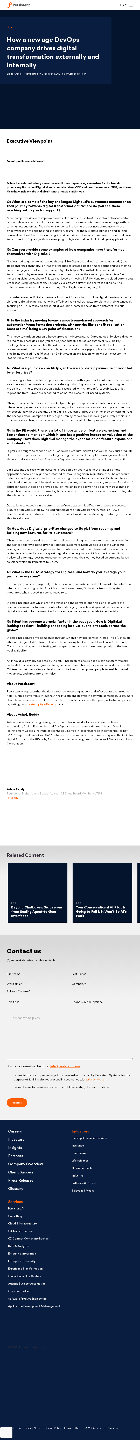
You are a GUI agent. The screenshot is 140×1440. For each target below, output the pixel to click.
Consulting (15, 1216)
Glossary (15, 1189)
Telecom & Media (83, 1191)
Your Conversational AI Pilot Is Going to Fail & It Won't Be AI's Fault (101, 912)
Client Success (20, 1172)
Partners (15, 1156)
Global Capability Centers (24, 1276)
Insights (15, 1148)
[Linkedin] (70, 819)
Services (15, 1202)
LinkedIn (12, 798)
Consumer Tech (82, 1168)
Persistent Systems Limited (18, 5)
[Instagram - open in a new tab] (33, 1413)
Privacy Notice (33, 1428)
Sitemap (17, 1428)
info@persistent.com (65, 1066)
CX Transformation (20, 1231)
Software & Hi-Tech (84, 1183)
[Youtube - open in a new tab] (33, 1387)
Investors (16, 1140)
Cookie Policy (53, 1428)
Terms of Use (72, 1428)
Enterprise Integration (22, 1254)
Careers (15, 1131)
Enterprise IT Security (22, 1261)
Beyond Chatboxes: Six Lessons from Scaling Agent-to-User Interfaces (37, 912)
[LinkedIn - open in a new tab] (33, 1362)
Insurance (78, 1146)
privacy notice (95, 1079)
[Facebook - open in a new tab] (88, 1387)
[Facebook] (113, 819)
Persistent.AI (16, 1209)
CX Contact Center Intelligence (28, 1239)
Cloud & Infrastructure (22, 1224)
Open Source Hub (19, 1291)
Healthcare (79, 1153)
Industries (80, 1131)
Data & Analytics (18, 1246)
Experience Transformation (25, 1269)
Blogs (10, 27)
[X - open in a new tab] (88, 1362)
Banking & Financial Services (89, 1138)
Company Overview (25, 1164)
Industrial (77, 1176)
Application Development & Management (34, 1306)
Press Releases (20, 1181)
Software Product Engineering (27, 1299)
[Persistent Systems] (19, 1332)
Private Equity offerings (41, 704)
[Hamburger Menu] (131, 5)
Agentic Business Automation (27, 1284)
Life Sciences (80, 1161)
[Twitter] (27, 819)
